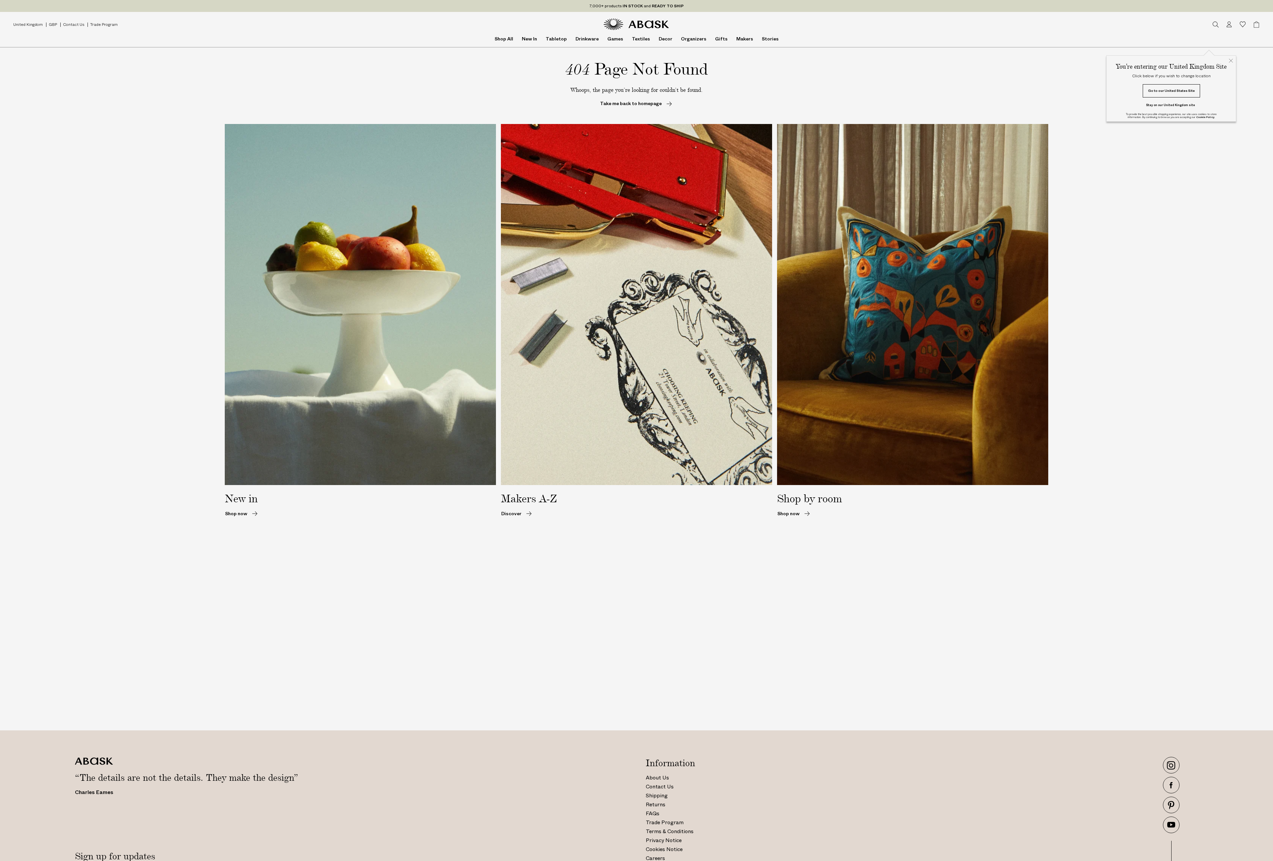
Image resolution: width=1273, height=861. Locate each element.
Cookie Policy (1205, 117)
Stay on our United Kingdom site (1170, 105)
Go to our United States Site (1171, 90)
